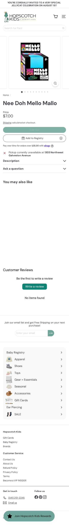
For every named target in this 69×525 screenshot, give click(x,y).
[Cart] (55, 16)
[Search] (63, 28)
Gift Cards (8, 437)
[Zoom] (55, 83)
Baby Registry (10, 442)
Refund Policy (10, 467)
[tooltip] (61, 138)
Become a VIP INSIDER (14, 480)
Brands (6, 446)
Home (6, 95)
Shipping (7, 122)
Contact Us (9, 459)
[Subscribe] (51, 333)
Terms (6, 476)
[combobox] (34, 28)
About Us (8, 463)
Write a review (34, 286)
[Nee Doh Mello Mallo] (17, 209)
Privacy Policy (10, 472)
